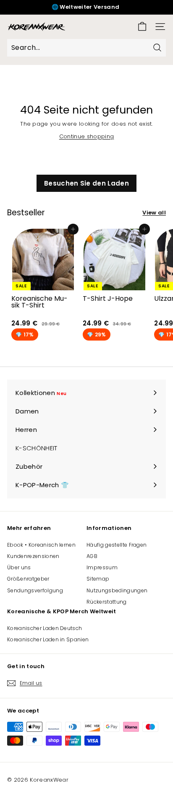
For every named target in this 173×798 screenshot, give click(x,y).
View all (154, 213)
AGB (91, 556)
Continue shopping (86, 136)
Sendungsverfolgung (35, 590)
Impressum (102, 567)
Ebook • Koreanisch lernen (41, 544)
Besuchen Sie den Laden (86, 183)
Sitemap (97, 578)
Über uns (19, 567)
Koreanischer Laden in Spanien (48, 639)
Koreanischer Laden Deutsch (44, 628)
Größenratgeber (28, 578)
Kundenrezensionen (33, 556)
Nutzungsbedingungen (116, 590)
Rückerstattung (106, 601)
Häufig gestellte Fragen (116, 544)
